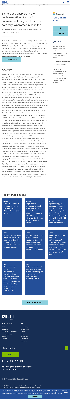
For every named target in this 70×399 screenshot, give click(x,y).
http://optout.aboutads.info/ (42, 393)
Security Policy (25, 329)
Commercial (5, 329)
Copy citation (11, 60)
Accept (37, 396)
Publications (17, 5)
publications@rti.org (63, 61)
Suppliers (4, 338)
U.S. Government (6, 327)
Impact (10, 5)
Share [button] (59, 34)
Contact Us (24, 341)
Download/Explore (60, 28)
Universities (5, 336)
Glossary (23, 334)
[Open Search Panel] (63, 2)
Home (3, 5)
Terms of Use (24, 336)
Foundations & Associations (9, 331)
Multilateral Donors (7, 334)
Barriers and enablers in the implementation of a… (36, 5)
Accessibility (24, 338)
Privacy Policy (24, 327)
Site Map (23, 331)
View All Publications (35, 303)
